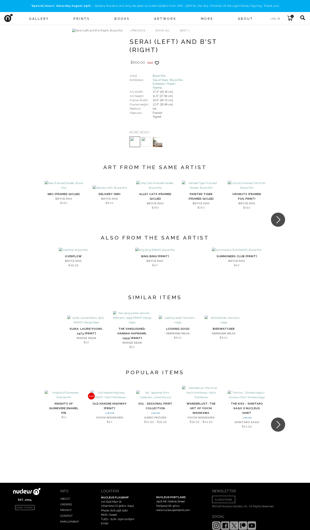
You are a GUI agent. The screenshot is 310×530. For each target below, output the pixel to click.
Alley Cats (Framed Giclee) (155, 196)
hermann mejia (178, 333)
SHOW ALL (162, 30)
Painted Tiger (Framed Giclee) (201, 196)
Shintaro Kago (247, 422)
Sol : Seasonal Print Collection (155, 406)
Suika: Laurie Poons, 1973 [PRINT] (86, 331)
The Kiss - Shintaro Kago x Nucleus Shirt (247, 408)
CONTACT (66, 515)
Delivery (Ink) (110, 194)
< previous (137, 30)
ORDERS (66, 504)
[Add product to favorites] (156, 63)
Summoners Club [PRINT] (237, 256)
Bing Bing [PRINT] (155, 256)
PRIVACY (66, 510)
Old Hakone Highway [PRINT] (110, 406)
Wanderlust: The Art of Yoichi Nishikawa (201, 408)
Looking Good (178, 328)
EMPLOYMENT (69, 521)
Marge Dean (86, 338)
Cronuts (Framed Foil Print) (246, 196)
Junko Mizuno (155, 417)
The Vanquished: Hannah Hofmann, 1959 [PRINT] (132, 333)
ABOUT (65, 498)
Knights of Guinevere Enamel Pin (63, 408)
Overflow (73, 256)
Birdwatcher (224, 328)
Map (130, 505)
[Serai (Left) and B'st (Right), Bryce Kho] (97, 30)
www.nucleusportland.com (173, 510)
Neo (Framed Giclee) (64, 194)
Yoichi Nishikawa (109, 417)
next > (185, 30)
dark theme (24, 508)
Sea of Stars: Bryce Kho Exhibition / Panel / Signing (168, 83)
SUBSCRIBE (223, 499)
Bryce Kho (159, 75)
